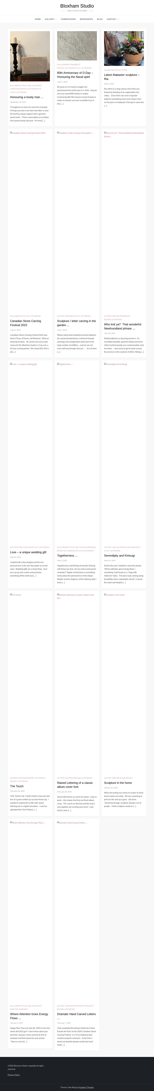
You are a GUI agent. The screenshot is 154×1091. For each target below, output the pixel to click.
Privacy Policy (14, 1075)
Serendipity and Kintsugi (119, 555)
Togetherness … (67, 555)
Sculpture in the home (118, 782)
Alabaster (109, 70)
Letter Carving (32, 85)
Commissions (68, 19)
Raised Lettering (113, 319)
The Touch (16, 786)
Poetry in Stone (65, 68)
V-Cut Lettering (18, 92)
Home (38, 19)
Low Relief (126, 778)
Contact (112, 19)
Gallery (49, 19)
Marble (75, 64)
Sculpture (121, 70)
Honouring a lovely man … (27, 97)
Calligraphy (16, 85)
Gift (12, 547)
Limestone (15, 89)
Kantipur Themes (86, 1087)
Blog (100, 19)
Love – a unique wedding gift (28, 552)
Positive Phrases (31, 89)
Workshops (86, 19)
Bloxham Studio (77, 6)
